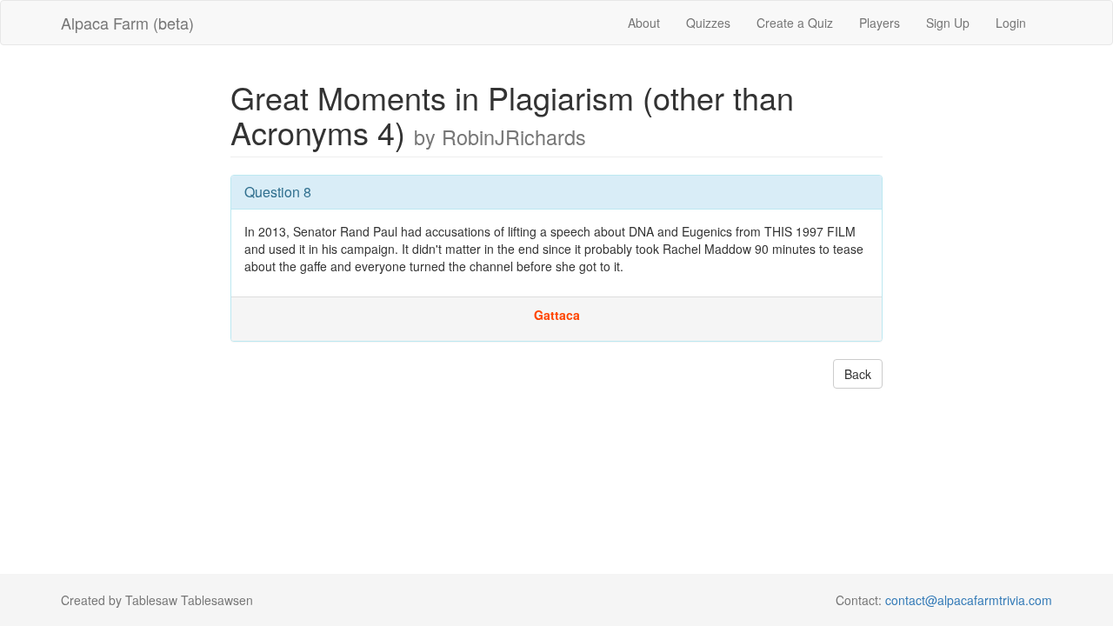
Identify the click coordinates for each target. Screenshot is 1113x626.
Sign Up (948, 22)
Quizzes (708, 22)
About (644, 22)
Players (879, 22)
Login (1011, 22)
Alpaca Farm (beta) (127, 22)
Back (857, 374)
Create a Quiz (794, 22)
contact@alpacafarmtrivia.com (968, 600)
